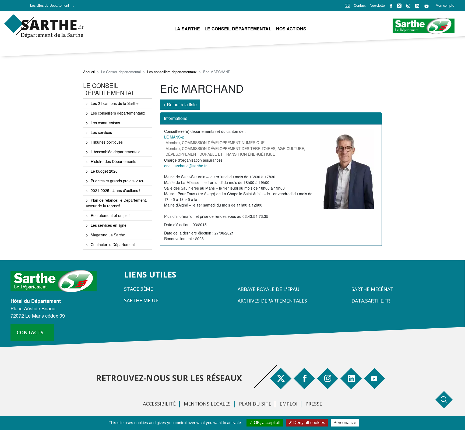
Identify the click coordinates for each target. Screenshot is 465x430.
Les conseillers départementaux (172, 71)
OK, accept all (266, 422)
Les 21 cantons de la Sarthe (115, 103)
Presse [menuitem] (313, 403)
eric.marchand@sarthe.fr (185, 165)
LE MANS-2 (174, 137)
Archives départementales (272, 300)
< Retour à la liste (180, 104)
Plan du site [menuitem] (255, 403)
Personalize (344, 422)
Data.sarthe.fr (370, 300)
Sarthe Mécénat (372, 289)
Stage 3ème (138, 289)
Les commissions (105, 122)
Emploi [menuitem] (288, 403)
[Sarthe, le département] (55, 280)
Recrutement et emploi (110, 215)
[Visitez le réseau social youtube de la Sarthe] (426, 6)
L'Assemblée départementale (115, 151)
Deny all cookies (308, 422)
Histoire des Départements (113, 161)
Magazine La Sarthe (108, 234)
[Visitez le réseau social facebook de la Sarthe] (391, 6)
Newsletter (378, 5)
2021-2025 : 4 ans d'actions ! (115, 190)
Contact (360, 5)
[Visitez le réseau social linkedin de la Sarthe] (417, 6)
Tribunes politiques (107, 142)
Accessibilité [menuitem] (159, 403)
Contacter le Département (113, 244)
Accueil (89, 71)
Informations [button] (175, 118)
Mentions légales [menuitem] (207, 403)
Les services (101, 132)
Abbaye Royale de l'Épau (269, 289)
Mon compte (445, 5)
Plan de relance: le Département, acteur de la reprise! (116, 202)
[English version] (347, 5)
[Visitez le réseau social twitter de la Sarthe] (399, 5)
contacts (30, 332)
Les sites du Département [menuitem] (48, 6)
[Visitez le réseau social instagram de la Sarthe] (408, 6)
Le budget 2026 (104, 171)
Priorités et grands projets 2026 (117, 180)
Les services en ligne (108, 225)
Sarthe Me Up (141, 300)
